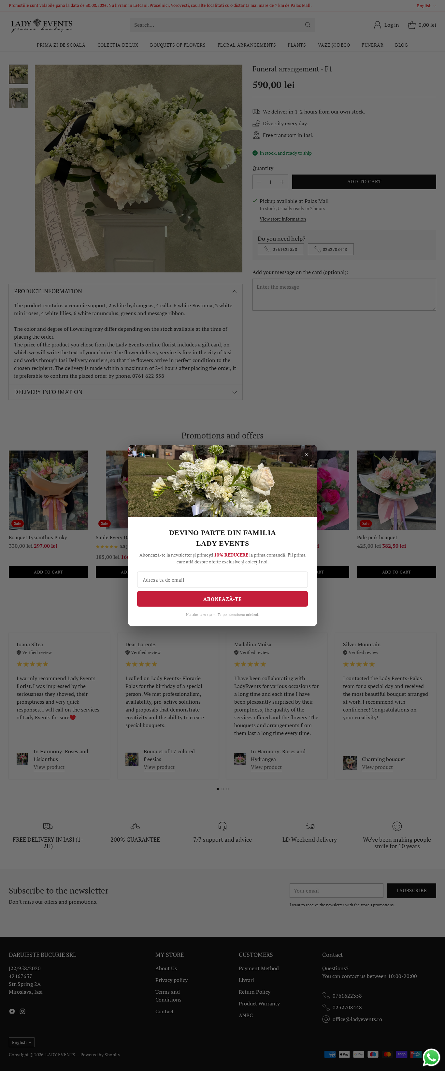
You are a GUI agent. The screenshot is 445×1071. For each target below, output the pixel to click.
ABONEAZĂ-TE (222, 598)
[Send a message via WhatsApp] (431, 1057)
